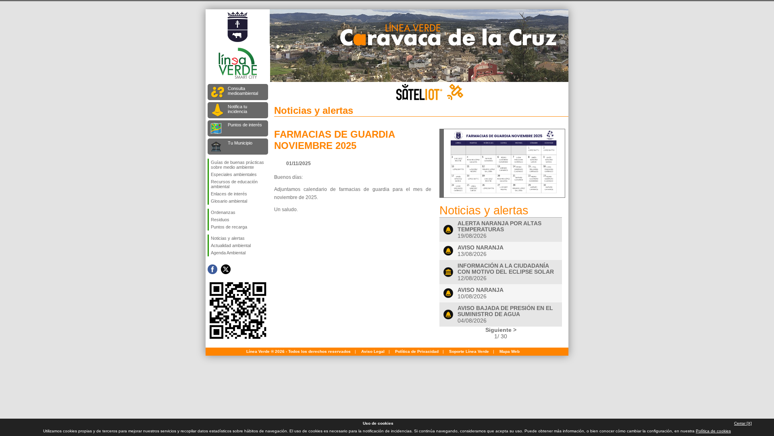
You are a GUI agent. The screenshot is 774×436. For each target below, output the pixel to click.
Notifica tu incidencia (237, 109)
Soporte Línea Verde (469, 351)
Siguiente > (500, 330)
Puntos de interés (245, 124)
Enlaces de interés (229, 193)
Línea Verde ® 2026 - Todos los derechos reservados (298, 351)
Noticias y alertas (228, 238)
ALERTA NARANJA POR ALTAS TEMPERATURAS (499, 226)
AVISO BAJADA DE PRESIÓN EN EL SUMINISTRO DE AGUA (505, 311)
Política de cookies (713, 431)
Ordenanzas (223, 212)
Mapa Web (509, 351)
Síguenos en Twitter (226, 269)
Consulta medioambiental (243, 91)
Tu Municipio (240, 142)
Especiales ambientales (234, 174)
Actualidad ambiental (231, 245)
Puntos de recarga (229, 226)
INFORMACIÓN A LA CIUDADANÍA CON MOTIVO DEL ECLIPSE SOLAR (506, 269)
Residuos (220, 219)
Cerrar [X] (743, 423)
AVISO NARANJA (481, 248)
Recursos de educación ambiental (234, 184)
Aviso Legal (373, 351)
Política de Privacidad (417, 351)
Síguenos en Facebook (212, 269)
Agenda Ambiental (228, 252)
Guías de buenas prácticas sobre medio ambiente (237, 165)
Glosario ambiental (229, 201)
